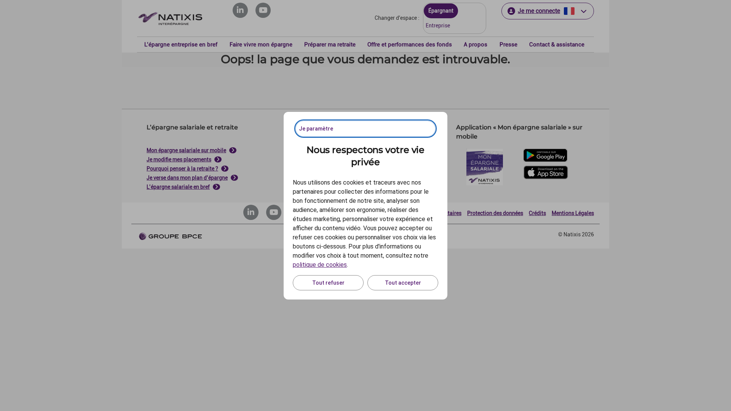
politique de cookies (320, 264)
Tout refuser (328, 283)
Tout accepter (403, 283)
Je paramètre (316, 129)
